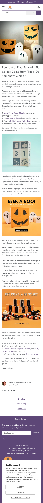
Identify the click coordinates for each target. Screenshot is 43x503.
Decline (20, 492)
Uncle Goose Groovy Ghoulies (14, 113)
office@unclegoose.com (15, 453)
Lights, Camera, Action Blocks (20, 121)
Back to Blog (21, 404)
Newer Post (22, 408)
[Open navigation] (3, 7)
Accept (20, 487)
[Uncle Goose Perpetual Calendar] (21, 153)
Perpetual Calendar (14, 118)
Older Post (21, 399)
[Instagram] (3, 439)
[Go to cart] (38, 7)
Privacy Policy (15, 481)
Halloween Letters (32, 354)
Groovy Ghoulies (10, 348)
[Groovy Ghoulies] (21, 235)
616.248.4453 (30, 453)
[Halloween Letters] (21, 327)
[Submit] (38, 13)
